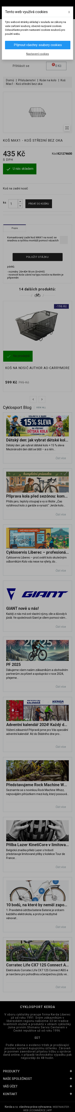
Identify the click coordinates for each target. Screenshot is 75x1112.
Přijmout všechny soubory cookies (38, 45)
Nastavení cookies (37, 54)
